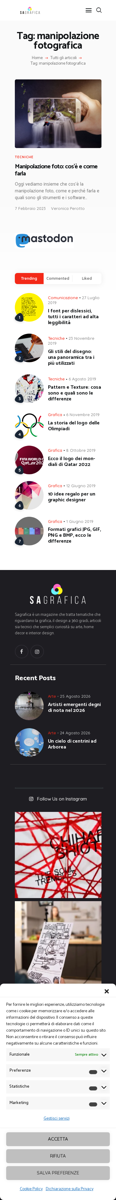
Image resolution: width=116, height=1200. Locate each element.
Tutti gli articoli (63, 58)
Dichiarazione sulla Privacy (69, 1189)
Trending (29, 278)
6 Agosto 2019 (82, 378)
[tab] (29, 278)
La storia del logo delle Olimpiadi (74, 426)
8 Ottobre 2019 (81, 450)
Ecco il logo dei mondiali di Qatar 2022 (71, 462)
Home (37, 58)
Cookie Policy (31, 1189)
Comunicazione (63, 297)
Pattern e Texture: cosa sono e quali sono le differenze (74, 393)
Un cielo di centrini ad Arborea (72, 744)
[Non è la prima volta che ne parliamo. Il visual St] (58, 944)
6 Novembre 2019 (83, 414)
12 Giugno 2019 (81, 485)
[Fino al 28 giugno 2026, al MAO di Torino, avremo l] (58, 855)
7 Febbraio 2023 (30, 208)
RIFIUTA (58, 1156)
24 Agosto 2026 (75, 732)
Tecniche (24, 157)
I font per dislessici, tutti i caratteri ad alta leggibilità (73, 317)
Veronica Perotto (68, 208)
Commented (57, 278)
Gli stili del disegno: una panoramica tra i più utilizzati (71, 357)
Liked (87, 278)
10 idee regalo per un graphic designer (71, 497)
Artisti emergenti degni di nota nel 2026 (74, 707)
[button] (107, 991)
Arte (52, 696)
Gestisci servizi (57, 1118)
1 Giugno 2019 (79, 521)
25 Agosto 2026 (75, 696)
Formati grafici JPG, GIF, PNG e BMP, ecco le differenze (74, 535)
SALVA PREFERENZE (58, 1173)
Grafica (55, 414)
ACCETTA (58, 1139)
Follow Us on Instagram (62, 799)
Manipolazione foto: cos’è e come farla (56, 170)
